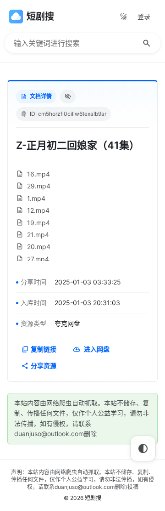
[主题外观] (123, 16)
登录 (144, 16)
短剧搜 (93, 497)
